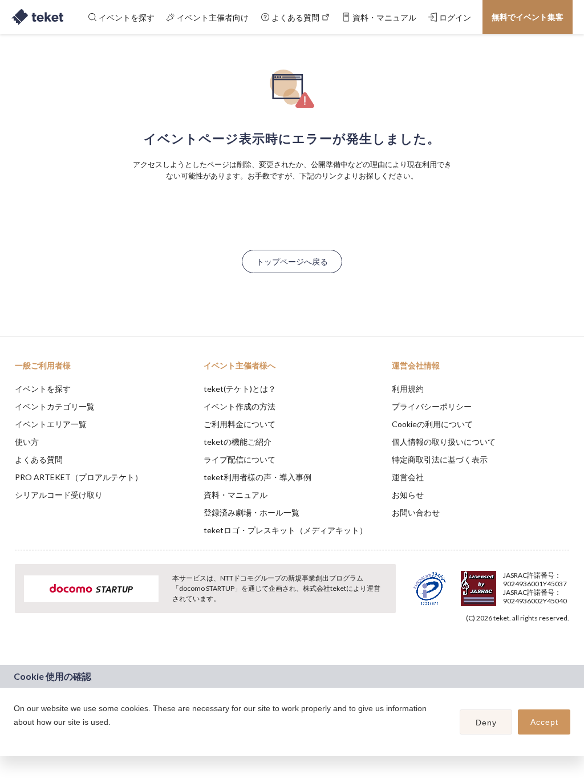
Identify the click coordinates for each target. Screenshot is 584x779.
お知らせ (408, 495)
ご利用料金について (239, 424)
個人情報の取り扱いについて (444, 442)
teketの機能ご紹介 (237, 442)
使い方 (27, 442)
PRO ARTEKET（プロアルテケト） (79, 477)
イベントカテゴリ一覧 (55, 406)
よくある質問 (39, 459)
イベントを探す (43, 388)
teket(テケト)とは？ (240, 388)
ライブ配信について (239, 459)
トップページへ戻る (292, 261)
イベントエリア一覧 (51, 424)
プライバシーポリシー (432, 406)
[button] (15, 737)
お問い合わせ (416, 512)
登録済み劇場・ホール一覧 (251, 512)
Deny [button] (486, 722)
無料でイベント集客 (527, 17)
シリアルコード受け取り (59, 495)
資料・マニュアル (235, 495)
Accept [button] (544, 722)
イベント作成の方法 (239, 406)
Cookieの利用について (432, 424)
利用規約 (408, 388)
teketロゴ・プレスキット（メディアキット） (285, 530)
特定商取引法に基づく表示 (440, 459)
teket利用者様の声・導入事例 (257, 477)
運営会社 (408, 477)
